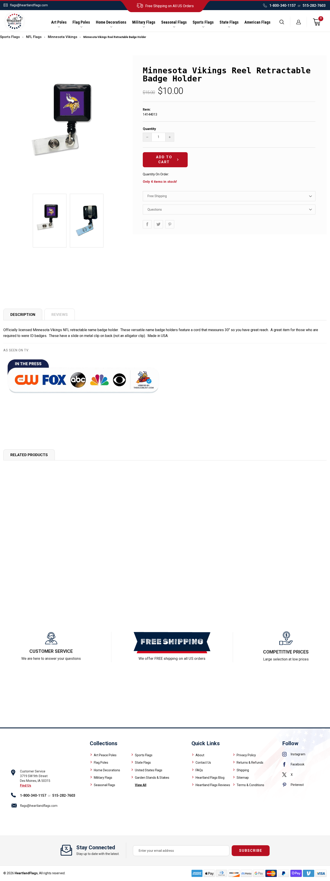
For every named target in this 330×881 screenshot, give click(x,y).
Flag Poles (81, 22)
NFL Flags (34, 37)
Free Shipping (157, 196)
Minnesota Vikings (62, 37)
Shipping (243, 770)
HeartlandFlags (26, 873)
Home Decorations (111, 22)
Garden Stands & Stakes (152, 777)
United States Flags (148, 770)
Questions (154, 209)
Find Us (25, 785)
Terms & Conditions (250, 785)
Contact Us (203, 762)
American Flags (257, 22)
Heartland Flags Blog (210, 777)
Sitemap (243, 777)
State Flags (229, 22)
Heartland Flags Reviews (213, 785)
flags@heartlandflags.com (29, 5)
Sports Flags (203, 22)
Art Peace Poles (105, 755)
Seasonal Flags (174, 22)
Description (22, 314)
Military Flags (143, 22)
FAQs (199, 770)
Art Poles (59, 22)
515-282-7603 (314, 5)
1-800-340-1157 (282, 5)
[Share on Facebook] (147, 224)
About (200, 755)
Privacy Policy (246, 755)
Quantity (149, 129)
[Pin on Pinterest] (169, 224)
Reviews (59, 314)
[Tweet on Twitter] (158, 224)
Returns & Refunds (250, 762)
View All (140, 785)
